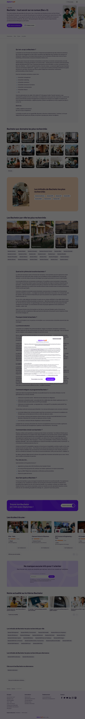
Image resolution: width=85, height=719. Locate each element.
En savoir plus (42, 371)
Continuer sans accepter (57, 338)
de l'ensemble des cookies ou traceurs (37, 349)
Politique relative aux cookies (53, 375)
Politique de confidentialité (40, 375)
